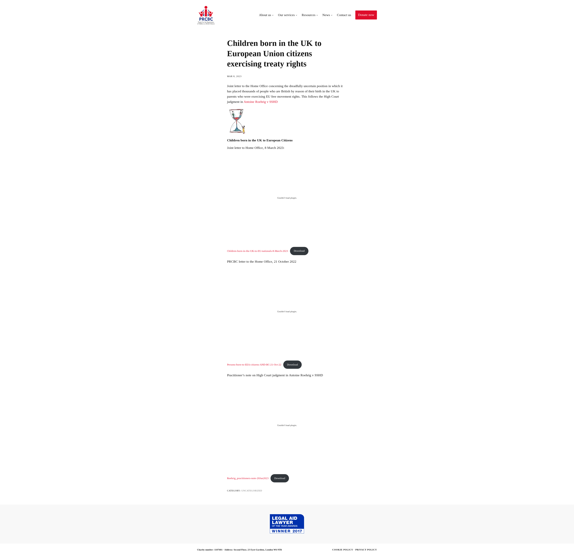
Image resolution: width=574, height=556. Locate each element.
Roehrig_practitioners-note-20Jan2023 (248, 478)
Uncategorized (251, 490)
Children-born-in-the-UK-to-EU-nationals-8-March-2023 (257, 250)
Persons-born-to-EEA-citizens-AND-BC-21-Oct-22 (254, 364)
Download (299, 250)
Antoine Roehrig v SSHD (261, 102)
